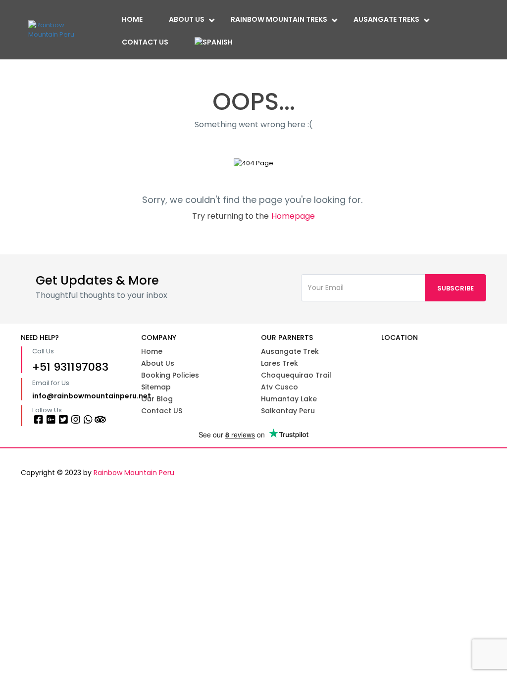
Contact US (161, 411)
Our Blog (157, 399)
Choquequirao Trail (296, 375)
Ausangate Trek (290, 351)
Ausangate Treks (386, 19)
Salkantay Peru (288, 411)
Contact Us (145, 42)
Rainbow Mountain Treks (279, 19)
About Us (186, 19)
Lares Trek (279, 363)
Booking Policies (170, 375)
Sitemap (156, 387)
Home (132, 19)
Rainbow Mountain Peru (134, 473)
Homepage (293, 216)
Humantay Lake (289, 399)
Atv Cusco (279, 387)
